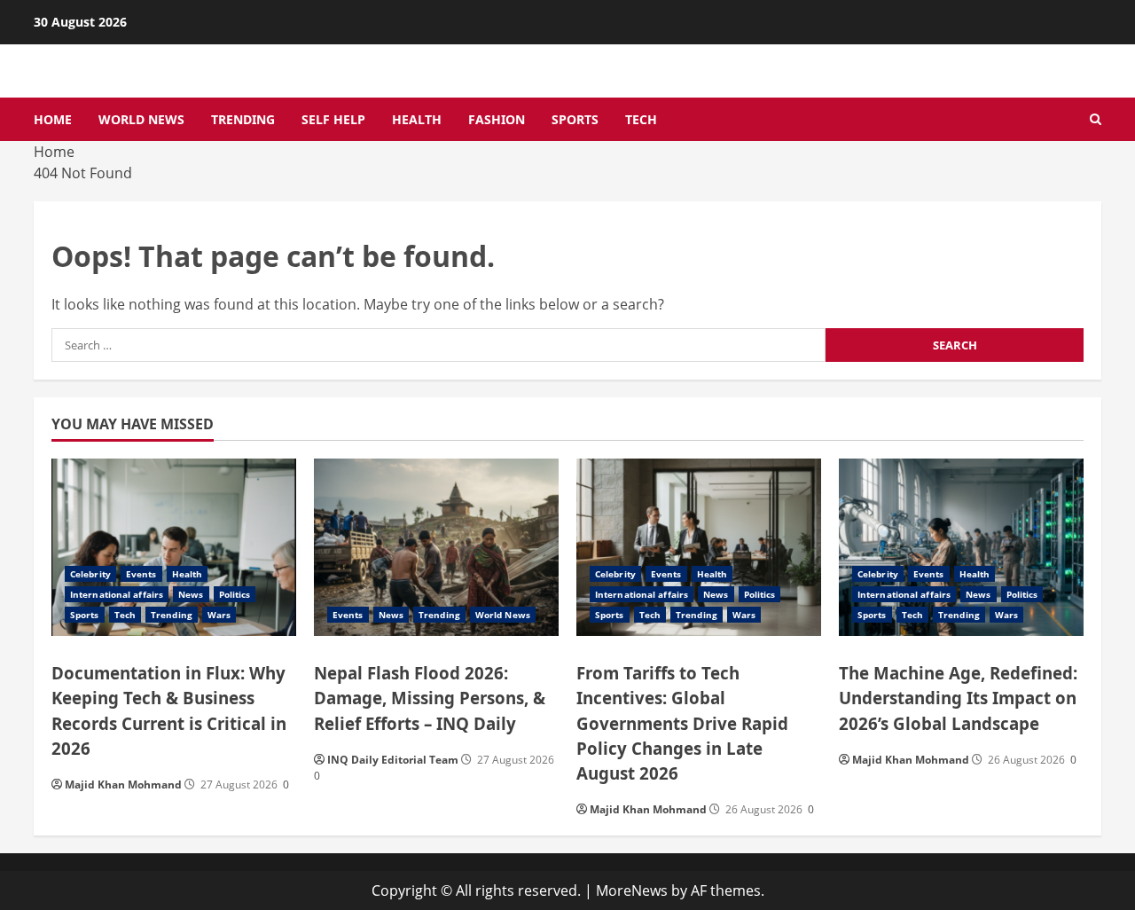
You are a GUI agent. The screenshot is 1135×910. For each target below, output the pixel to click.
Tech (641, 119)
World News (141, 119)
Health (417, 119)
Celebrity (90, 574)
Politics (235, 594)
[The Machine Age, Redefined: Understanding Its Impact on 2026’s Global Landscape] (961, 547)
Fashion (496, 119)
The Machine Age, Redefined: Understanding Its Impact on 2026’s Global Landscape (958, 697)
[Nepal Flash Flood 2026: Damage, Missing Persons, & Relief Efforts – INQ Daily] (436, 547)
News (190, 594)
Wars (219, 614)
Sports (575, 119)
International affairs (116, 594)
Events (141, 574)
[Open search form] (1095, 120)
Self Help (333, 119)
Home (53, 119)
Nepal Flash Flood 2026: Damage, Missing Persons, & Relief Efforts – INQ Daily (429, 697)
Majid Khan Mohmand (123, 784)
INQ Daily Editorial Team (392, 759)
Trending (243, 119)
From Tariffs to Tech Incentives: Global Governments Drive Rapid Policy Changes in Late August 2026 (682, 722)
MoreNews (632, 890)
